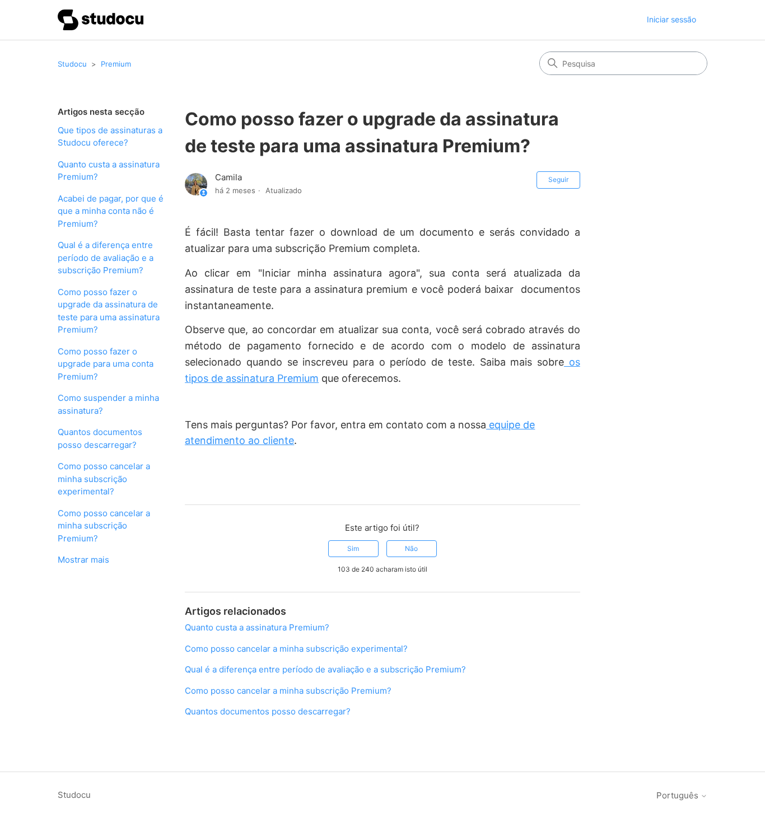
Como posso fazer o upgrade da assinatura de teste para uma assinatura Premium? (109, 311)
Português (678, 795)
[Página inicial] (100, 20)
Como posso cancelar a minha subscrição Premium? (104, 526)
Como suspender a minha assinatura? (108, 404)
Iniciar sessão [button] (671, 19)
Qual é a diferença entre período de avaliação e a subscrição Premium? (105, 257)
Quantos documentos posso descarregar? (100, 438)
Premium (116, 63)
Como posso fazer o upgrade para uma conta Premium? (105, 364)
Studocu (72, 63)
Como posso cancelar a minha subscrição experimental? (104, 479)
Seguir (558, 179)
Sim (353, 548)
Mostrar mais (83, 559)
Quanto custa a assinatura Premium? (109, 171)
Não (411, 548)
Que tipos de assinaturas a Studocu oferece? (110, 136)
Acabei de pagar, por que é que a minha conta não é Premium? (111, 211)
